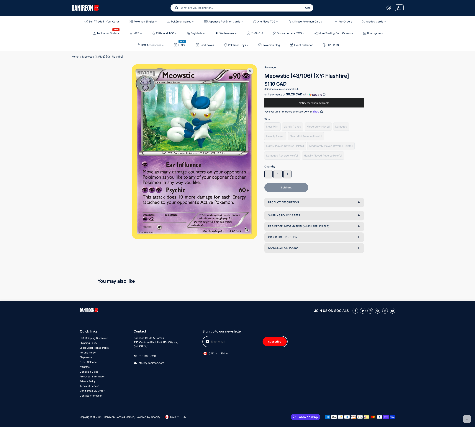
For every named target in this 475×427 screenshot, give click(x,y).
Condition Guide (89, 371)
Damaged (341, 126)
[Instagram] (370, 311)
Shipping (268, 89)
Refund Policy (88, 352)
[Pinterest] (377, 311)
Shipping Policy (88, 342)
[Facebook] (355, 311)
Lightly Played (292, 126)
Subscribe (274, 341)
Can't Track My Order (92, 390)
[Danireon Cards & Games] (85, 7)
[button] (314, 94)
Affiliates (85, 366)
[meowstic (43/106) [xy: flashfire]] (250, 71)
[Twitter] (363, 311)
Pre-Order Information (92, 376)
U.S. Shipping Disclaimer (94, 338)
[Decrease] (268, 174)
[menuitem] (103, 21)
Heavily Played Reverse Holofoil (323, 155)
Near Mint (272, 126)
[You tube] (392, 311)
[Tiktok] (385, 311)
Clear (308, 7)
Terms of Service (89, 385)
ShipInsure (86, 357)
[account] (389, 8)
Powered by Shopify (148, 416)
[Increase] (287, 174)
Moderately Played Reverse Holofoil (331, 145)
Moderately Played (318, 126)
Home (74, 56)
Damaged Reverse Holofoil (282, 155)
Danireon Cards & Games (119, 416)
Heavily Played (275, 136)
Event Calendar (88, 362)
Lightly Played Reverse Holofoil (285, 145)
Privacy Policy (87, 381)
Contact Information (91, 395)
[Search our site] (176, 7)
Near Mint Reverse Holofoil (306, 136)
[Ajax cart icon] (399, 7)
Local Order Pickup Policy (94, 347)
